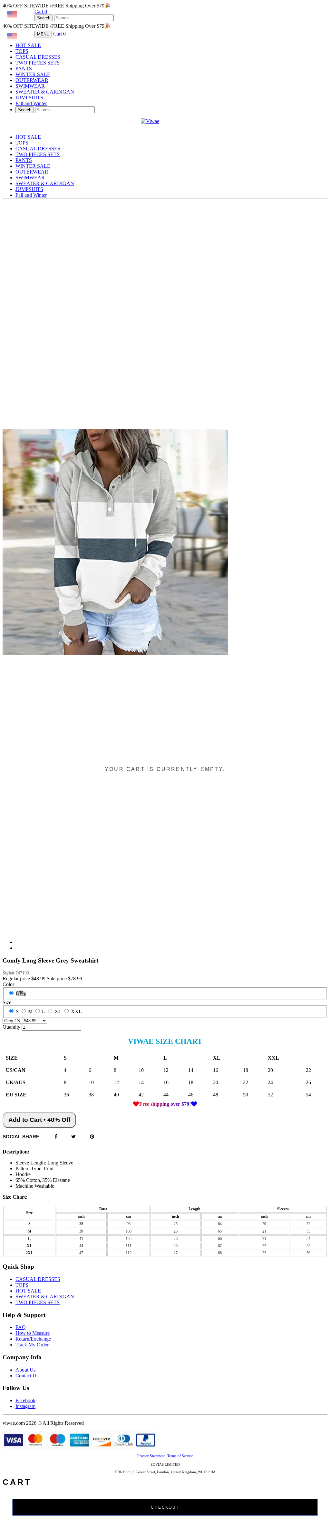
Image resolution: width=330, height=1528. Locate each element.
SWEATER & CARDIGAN (44, 92)
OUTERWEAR (31, 80)
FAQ (20, 1327)
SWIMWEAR (30, 86)
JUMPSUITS (29, 97)
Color (8, 984)
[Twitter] (73, 1137)
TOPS (21, 51)
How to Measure (32, 1333)
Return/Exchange (33, 1339)
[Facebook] (56, 1137)
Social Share (21, 1136)
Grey (21, 993)
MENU (43, 34)
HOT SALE (28, 45)
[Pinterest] (92, 1137)
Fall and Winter (31, 103)
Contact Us (26, 1375)
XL (58, 1011)
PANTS (23, 68)
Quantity (11, 1027)
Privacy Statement (151, 1456)
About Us (25, 1370)
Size (7, 1002)
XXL (76, 1011)
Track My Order (32, 1344)
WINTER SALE (32, 74)
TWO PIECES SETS (37, 62)
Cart (40, 11)
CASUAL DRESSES (37, 57)
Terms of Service (180, 1456)
